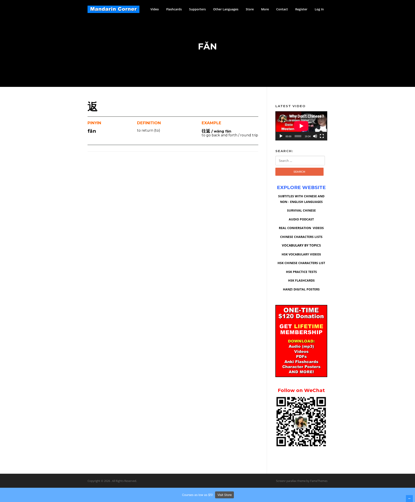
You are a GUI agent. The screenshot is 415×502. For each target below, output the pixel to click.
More (265, 9)
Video (154, 9)
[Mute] (315, 136)
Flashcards (174, 9)
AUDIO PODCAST (301, 219)
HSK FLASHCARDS (301, 280)
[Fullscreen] (322, 136)
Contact (282, 9)
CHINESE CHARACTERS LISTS (301, 237)
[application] (301, 125)
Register (301, 9)
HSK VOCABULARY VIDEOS (301, 254)
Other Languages (225, 9)
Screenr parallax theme (291, 481)
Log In (319, 9)
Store (250, 9)
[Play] (281, 136)
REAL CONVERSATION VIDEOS (301, 228)
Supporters (197, 9)
